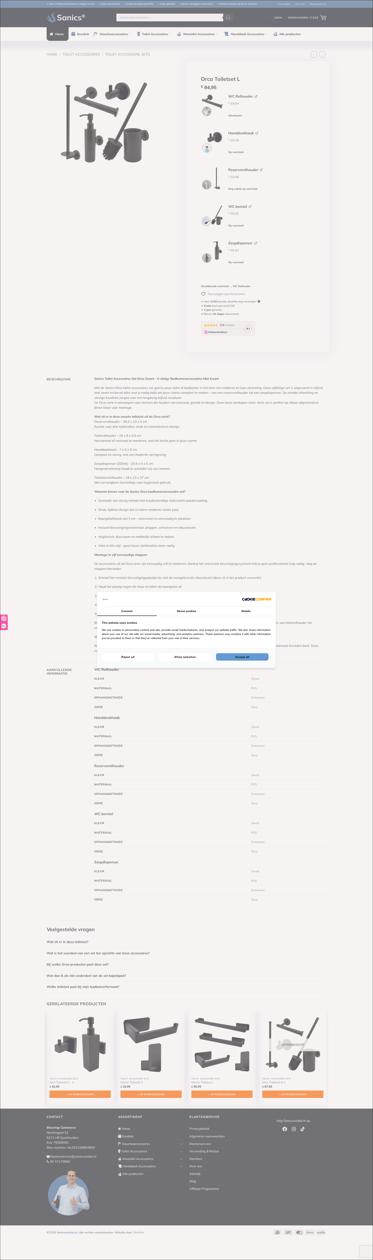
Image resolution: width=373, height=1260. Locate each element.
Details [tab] (246, 611)
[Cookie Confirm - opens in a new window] (256, 599)
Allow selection (185, 656)
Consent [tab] (126, 611)
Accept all (242, 656)
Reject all (127, 656)
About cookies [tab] (186, 611)
